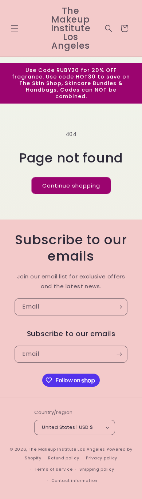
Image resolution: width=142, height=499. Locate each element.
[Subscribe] (119, 306)
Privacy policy (101, 458)
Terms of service (53, 469)
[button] (15, 28)
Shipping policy (96, 469)
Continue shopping (71, 185)
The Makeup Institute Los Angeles (67, 449)
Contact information (74, 480)
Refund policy (63, 458)
